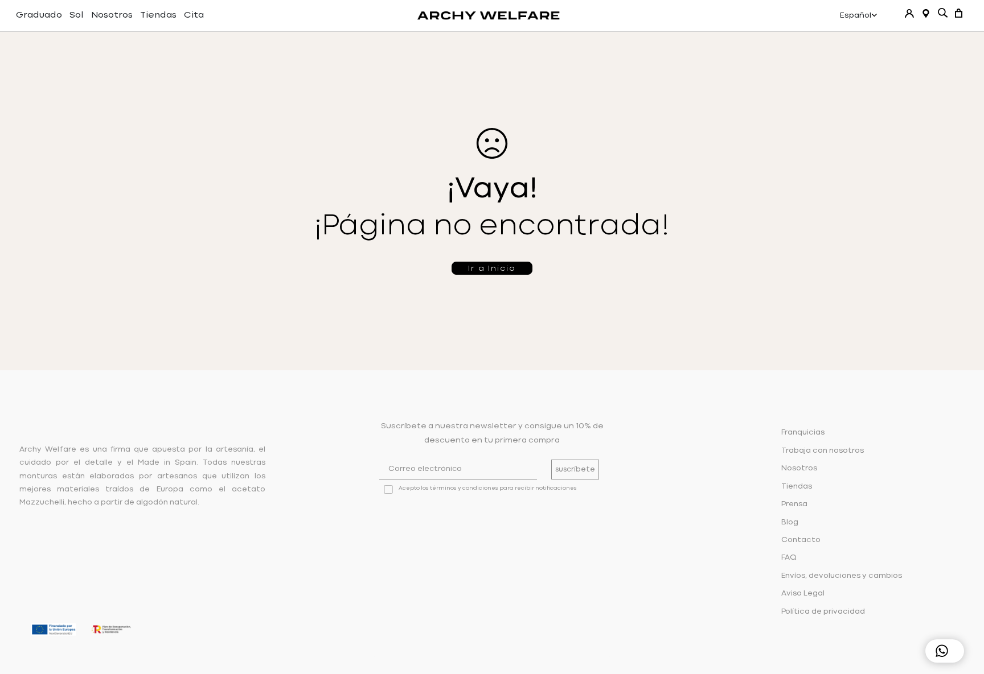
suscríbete (575, 469)
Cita (194, 15)
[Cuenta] (909, 13)
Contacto (801, 540)
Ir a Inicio (492, 268)
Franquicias (803, 432)
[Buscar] (943, 13)
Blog (789, 522)
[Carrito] (958, 13)
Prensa (794, 504)
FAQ (789, 558)
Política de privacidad (823, 612)
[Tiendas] (925, 13)
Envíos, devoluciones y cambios (841, 576)
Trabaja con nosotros (822, 451)
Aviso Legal (803, 593)
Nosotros (112, 15)
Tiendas (158, 15)
